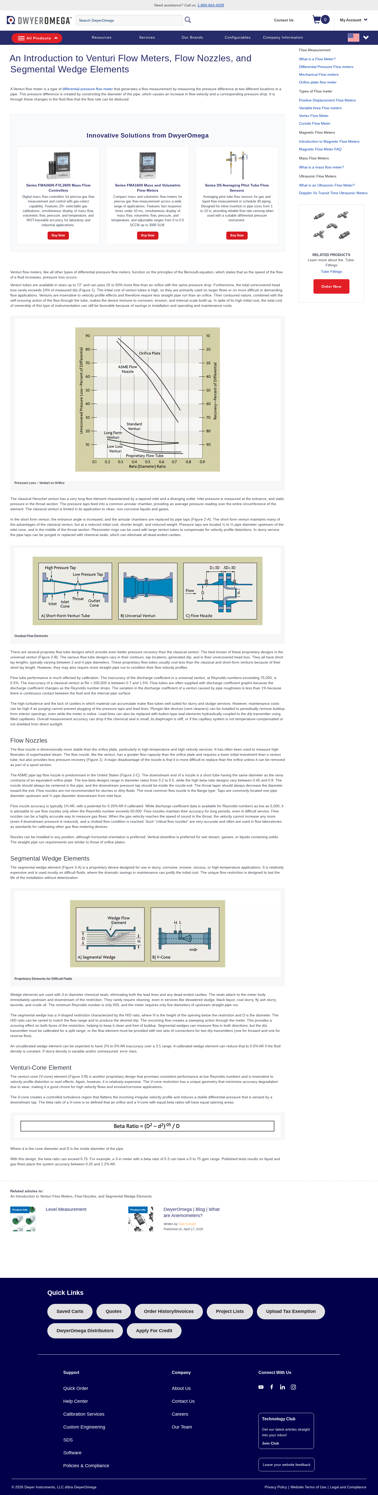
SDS (68, 1439)
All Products (38, 38)
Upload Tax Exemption (291, 1311)
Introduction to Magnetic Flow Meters (329, 141)
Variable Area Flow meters (320, 108)
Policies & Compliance (86, 1465)
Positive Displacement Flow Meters (327, 100)
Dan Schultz (187, 1224)
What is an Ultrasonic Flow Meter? (327, 185)
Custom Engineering (84, 1427)
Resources (102, 37)
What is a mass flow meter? (321, 167)
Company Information (283, 37)
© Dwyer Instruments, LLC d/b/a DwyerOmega (54, 1487)
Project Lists (230, 1311)
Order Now (331, 286)
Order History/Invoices (169, 1311)
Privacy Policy (276, 1487)
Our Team (182, 1427)
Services (147, 37)
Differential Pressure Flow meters (326, 67)
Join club (270, 1443)
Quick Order (75, 1388)
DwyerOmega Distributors (85, 1330)
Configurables (238, 37)
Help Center (75, 1401)
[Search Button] (188, 20)
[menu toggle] (22, 37)
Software (72, 1452)
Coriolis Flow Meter (314, 123)
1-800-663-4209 (210, 5)
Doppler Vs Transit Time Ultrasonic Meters (333, 193)
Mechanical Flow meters (319, 74)
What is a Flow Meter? (317, 59)
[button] (358, 37)
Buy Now (58, 235)
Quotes (114, 1311)
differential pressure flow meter (87, 89)
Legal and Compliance (348, 1487)
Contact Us (284, 20)
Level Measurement (66, 1209)
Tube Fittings (331, 271)
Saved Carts (70, 1311)
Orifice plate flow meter (318, 82)
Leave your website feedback (286, 1465)
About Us (181, 1388)
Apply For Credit (154, 1330)
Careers (180, 1414)
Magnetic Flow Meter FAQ (320, 149)
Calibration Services (83, 1414)
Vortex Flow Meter (314, 116)
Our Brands (192, 37)
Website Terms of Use (308, 1487)
